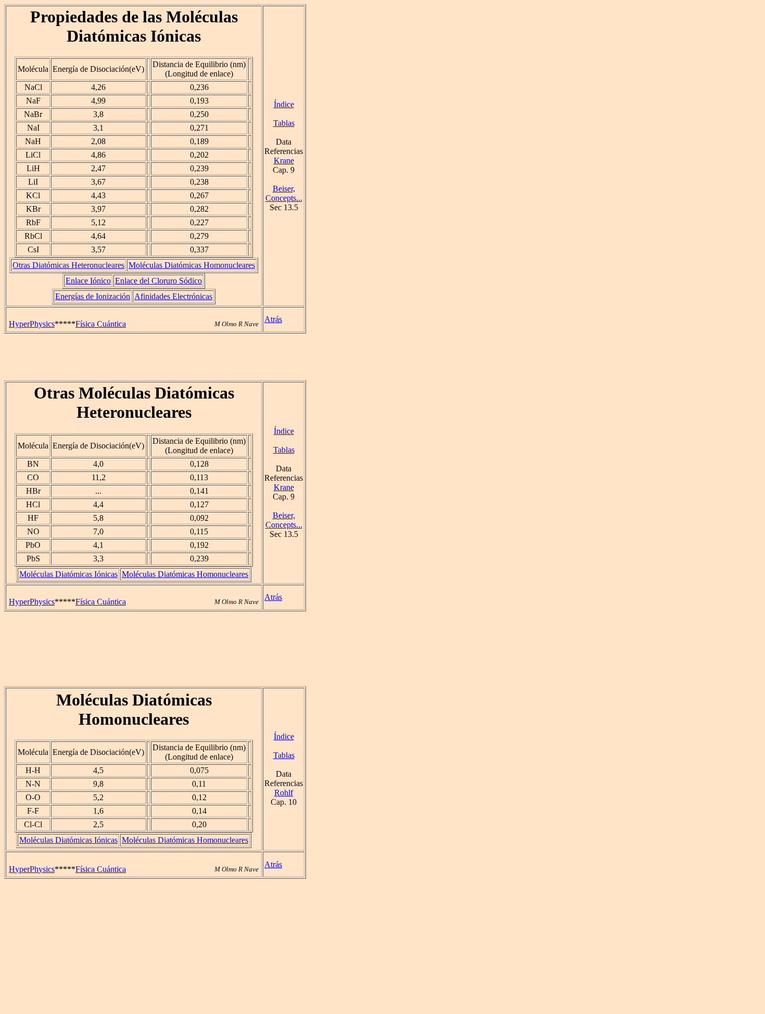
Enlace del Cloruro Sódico (158, 280)
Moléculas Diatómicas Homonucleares (192, 265)
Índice (284, 104)
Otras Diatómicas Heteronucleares (68, 265)
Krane (284, 160)
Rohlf (283, 792)
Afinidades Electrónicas (173, 296)
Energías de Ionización (92, 296)
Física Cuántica (100, 323)
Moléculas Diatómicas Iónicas (68, 574)
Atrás (273, 319)
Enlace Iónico (88, 280)
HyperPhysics (32, 323)
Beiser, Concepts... (283, 193)
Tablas (284, 123)
